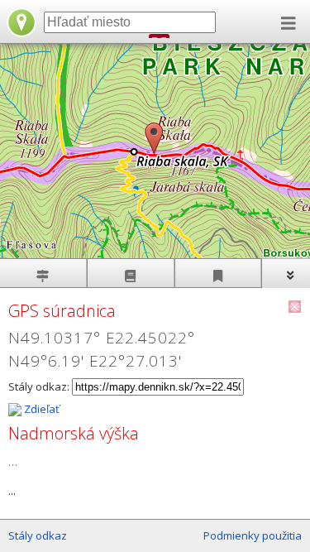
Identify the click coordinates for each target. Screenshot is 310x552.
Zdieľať (40, 408)
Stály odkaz (37, 535)
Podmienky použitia (252, 535)
